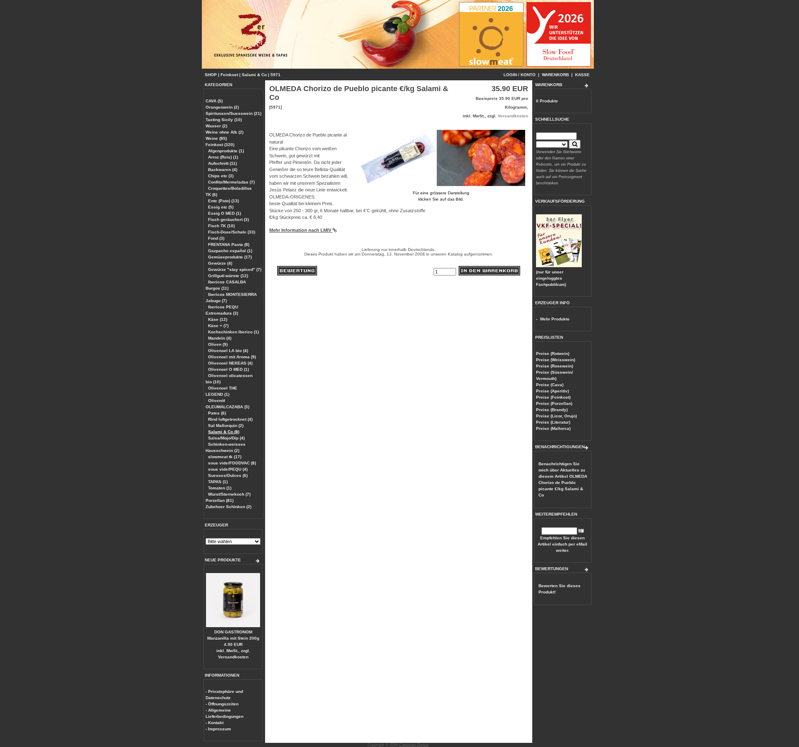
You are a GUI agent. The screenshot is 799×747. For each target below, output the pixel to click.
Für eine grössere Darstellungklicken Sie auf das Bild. (441, 196)
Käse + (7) (218, 325)
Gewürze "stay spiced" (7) (234, 269)
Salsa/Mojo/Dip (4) (226, 438)
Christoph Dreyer (414, 745)
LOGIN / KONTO (520, 74)
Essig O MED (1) (224, 213)
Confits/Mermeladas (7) (231, 182)
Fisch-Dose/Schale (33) (231, 232)
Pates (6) (217, 413)
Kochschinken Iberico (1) (233, 332)
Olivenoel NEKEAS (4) (230, 363)
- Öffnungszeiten (222, 704)
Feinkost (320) (220, 144)
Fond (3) (216, 238)
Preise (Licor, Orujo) (556, 416)
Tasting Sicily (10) (224, 119)
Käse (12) (217, 319)
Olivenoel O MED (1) (228, 369)
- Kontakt (214, 722)
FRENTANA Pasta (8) (228, 244)
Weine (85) (216, 138)
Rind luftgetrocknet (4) (230, 419)
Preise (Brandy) (552, 409)
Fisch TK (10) (221, 225)
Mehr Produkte (555, 319)
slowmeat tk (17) (224, 456)
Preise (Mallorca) (553, 428)
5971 (275, 74)
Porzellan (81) (219, 500)
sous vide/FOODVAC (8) (232, 463)
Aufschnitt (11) (222, 163)
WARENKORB (555, 74)
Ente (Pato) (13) (223, 201)
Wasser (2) (216, 126)
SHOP (211, 74)
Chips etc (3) (220, 176)
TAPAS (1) (218, 481)
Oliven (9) (218, 344)
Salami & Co (254, 74)
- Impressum (218, 729)
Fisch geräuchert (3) (228, 219)
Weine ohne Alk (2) (224, 132)
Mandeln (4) (219, 338)
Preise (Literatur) (553, 422)
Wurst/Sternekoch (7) (229, 494)
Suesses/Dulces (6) (228, 475)
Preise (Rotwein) (552, 353)
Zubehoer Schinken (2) (228, 506)
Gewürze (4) (220, 263)
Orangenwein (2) (222, 107)
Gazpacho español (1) (230, 250)
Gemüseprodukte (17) (230, 257)
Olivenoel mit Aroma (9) (232, 357)
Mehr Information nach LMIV (301, 230)
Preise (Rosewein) (554, 366)
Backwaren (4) (222, 169)
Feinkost (229, 74)
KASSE (582, 74)
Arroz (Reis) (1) (223, 157)
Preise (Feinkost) (553, 397)
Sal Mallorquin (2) (225, 425)
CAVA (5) (214, 101)
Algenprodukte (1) (226, 151)
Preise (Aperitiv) (552, 391)
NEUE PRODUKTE (223, 560)
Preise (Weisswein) (555, 359)
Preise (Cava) (549, 384)
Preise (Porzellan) (554, 403)
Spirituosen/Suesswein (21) (233, 113)
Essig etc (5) (220, 207)
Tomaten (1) (219, 488)
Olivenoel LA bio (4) (228, 350)
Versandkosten (233, 657)
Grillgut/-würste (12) (228, 275)
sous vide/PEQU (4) (228, 469)
